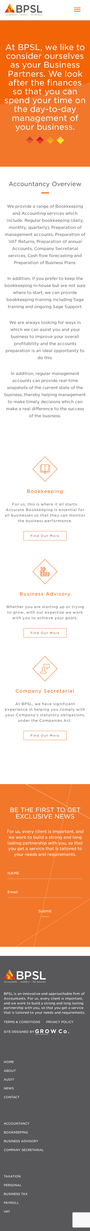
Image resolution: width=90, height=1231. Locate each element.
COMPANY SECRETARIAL (24, 1150)
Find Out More (45, 536)
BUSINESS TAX (16, 1194)
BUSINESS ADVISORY (21, 1141)
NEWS (9, 1088)
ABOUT (10, 1071)
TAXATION (12, 1176)
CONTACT (12, 1097)
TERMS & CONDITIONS (22, 1022)
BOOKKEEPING (16, 1132)
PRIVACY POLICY (60, 1022)
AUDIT (9, 1079)
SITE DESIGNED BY (19, 1032)
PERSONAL (13, 1185)
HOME (9, 1062)
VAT (7, 1211)
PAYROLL (11, 1203)
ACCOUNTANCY (17, 1123)
